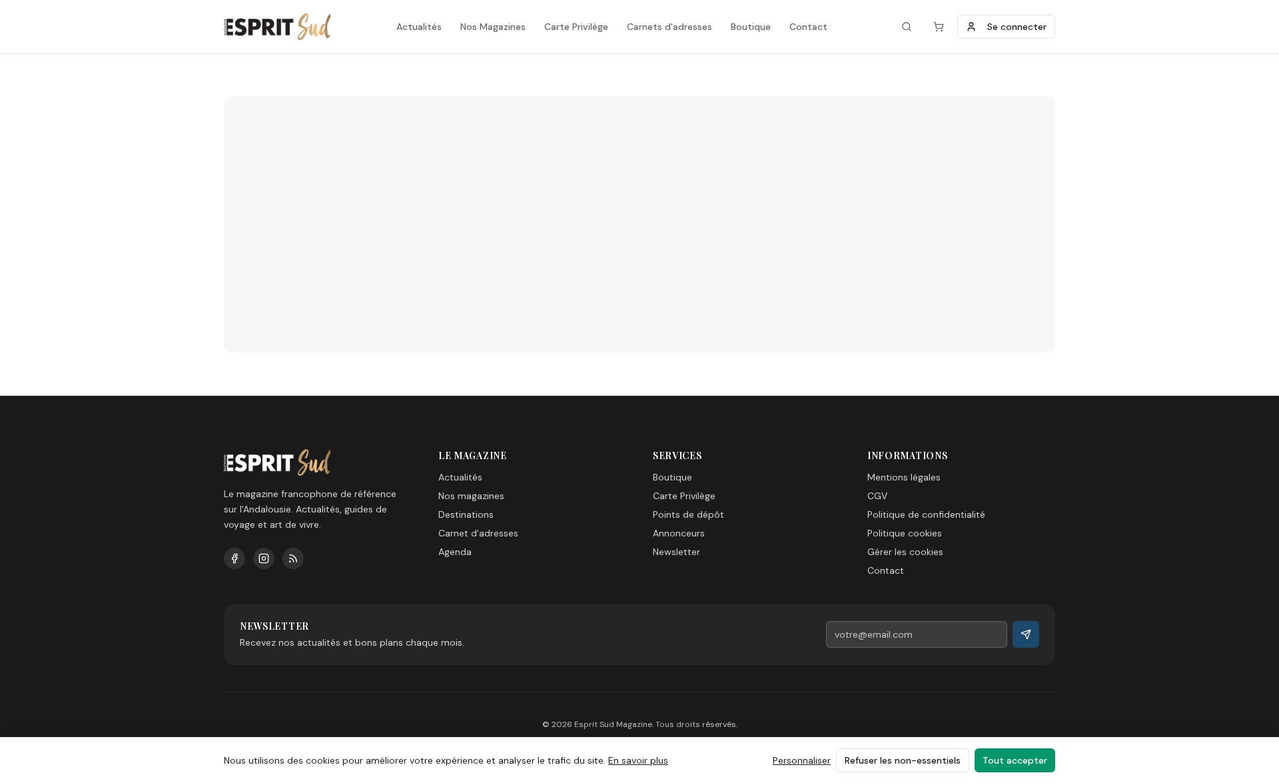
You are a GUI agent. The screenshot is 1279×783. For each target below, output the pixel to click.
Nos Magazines (493, 27)
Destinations (466, 514)
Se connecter (1017, 27)
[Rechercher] (906, 26)
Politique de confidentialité (926, 514)
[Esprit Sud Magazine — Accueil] (277, 26)
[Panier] (938, 26)
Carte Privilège (576, 27)
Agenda (455, 552)
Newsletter (676, 552)
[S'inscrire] (1026, 634)
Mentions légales (904, 477)
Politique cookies (904, 533)
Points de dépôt (688, 514)
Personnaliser (802, 760)
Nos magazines (471, 496)
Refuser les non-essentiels (903, 760)
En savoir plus (638, 760)
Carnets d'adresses (669, 27)
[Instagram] (263, 558)
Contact (808, 27)
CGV (877, 496)
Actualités (419, 27)
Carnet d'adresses (478, 533)
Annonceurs (679, 533)
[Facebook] (234, 558)
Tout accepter (1015, 760)
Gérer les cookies (905, 552)
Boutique (751, 27)
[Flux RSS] (293, 558)
